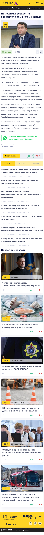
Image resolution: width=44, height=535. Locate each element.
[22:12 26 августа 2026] (22, 478)
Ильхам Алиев (7, 146)
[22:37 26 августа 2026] (22, 434)
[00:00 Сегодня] (22, 267)
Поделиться (9, 156)
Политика (6, 52)
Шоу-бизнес (12, 176)
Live (14, 524)
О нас (8, 524)
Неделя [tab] (22, 164)
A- (38, 52)
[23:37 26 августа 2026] (22, 308)
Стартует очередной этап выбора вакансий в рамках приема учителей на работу (22, 453)
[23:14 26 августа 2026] (22, 350)
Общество (11, 187)
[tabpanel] (22, 207)
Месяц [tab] (36, 164)
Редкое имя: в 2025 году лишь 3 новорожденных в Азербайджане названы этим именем (21, 194)
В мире (9, 223)
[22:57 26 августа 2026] (22, 392)
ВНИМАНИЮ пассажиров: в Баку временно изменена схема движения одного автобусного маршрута (20, 497)
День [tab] (8, 164)
